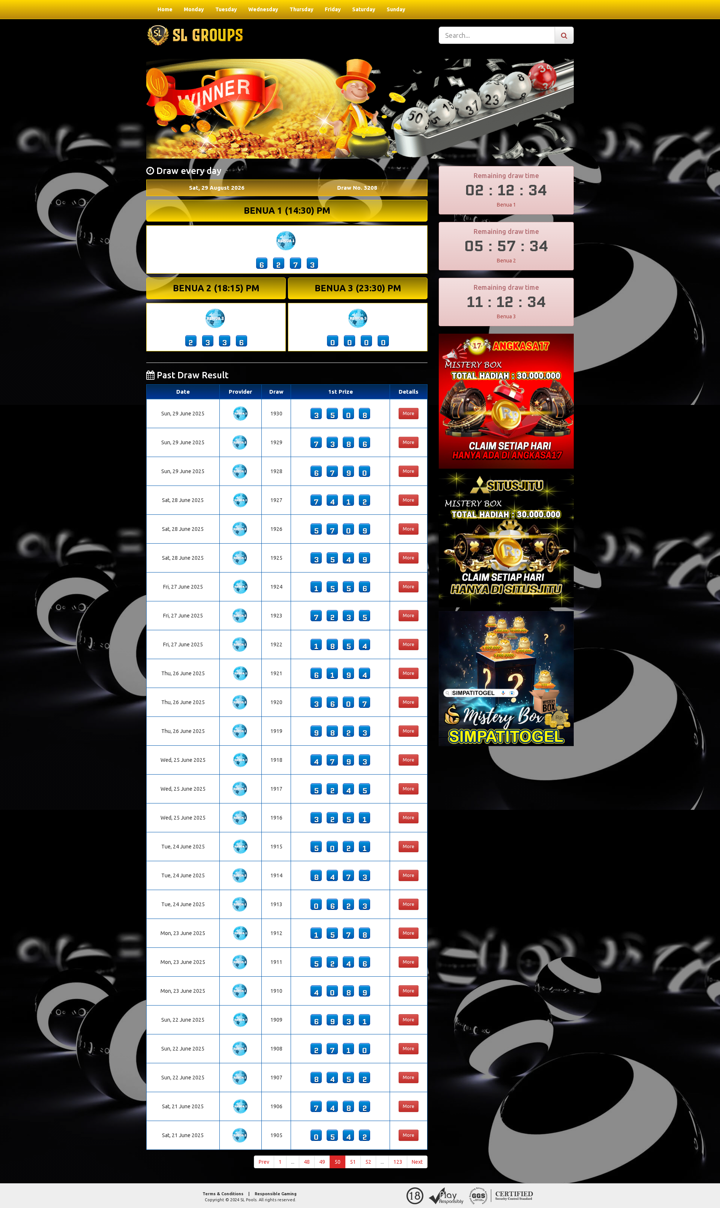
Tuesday (226, 9)
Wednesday (263, 9)
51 (353, 1162)
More (408, 413)
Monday (194, 9)
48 (307, 1162)
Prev (264, 1162)
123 (397, 1162)
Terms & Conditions (222, 1194)
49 (322, 1162)
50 (337, 1162)
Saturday (363, 9)
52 (368, 1162)
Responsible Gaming (276, 1194)
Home (165, 9)
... (292, 1162)
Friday (333, 9)
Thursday (302, 9)
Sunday (396, 9)
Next (417, 1162)
